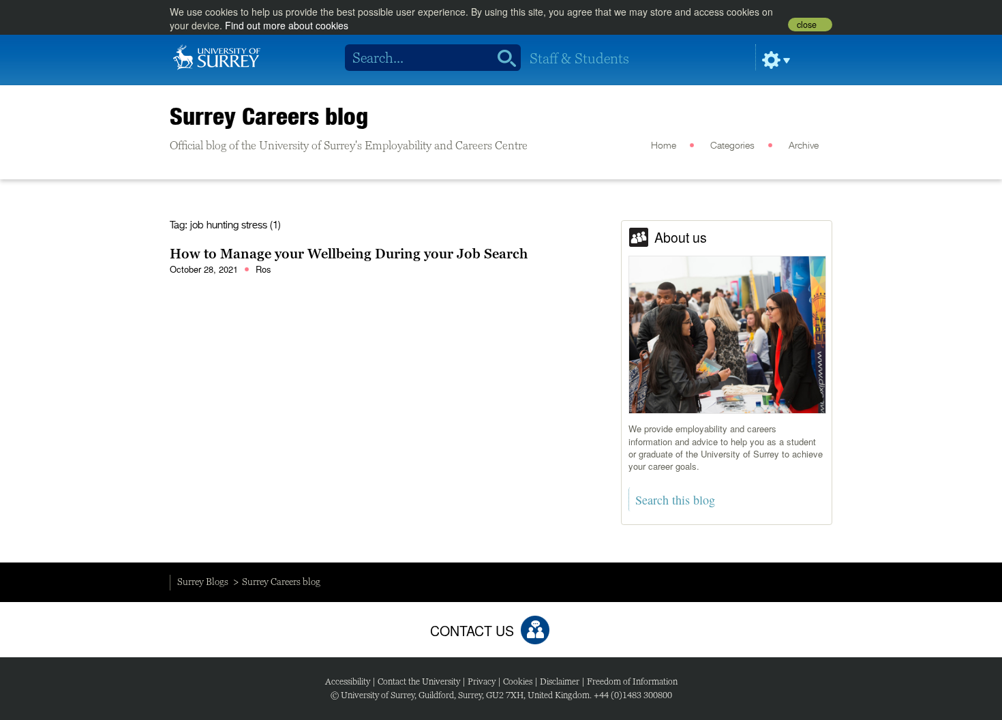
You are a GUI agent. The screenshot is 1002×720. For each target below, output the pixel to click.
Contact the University (419, 681)
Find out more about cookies (286, 25)
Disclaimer (559, 681)
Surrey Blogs (202, 581)
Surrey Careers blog (269, 116)
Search (502, 58)
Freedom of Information (632, 681)
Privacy (482, 681)
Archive (804, 146)
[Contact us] (535, 630)
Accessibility (347, 681)
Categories (732, 146)
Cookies (517, 681)
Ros (263, 268)
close (807, 24)
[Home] (216, 56)
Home (663, 146)
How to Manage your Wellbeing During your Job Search (349, 253)
